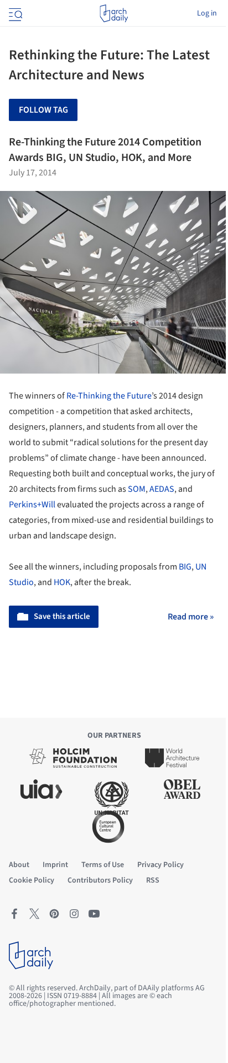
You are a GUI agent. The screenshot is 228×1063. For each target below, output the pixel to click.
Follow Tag (43, 110)
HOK (62, 582)
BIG (185, 567)
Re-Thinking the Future (109, 396)
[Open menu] (14, 13)
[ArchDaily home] (114, 13)
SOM (137, 489)
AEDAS (161, 489)
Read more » (191, 617)
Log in (207, 13)
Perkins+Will (32, 504)
